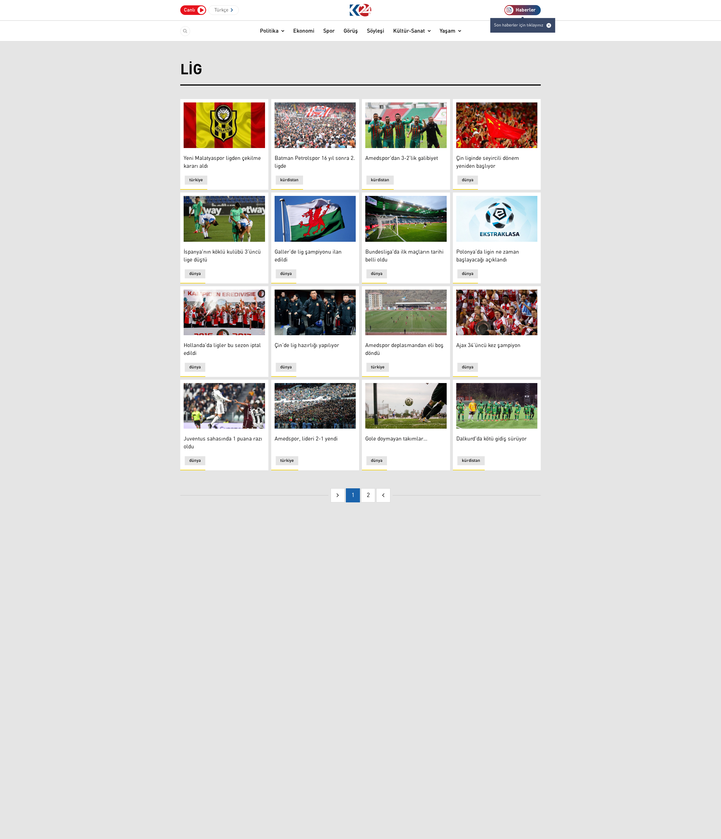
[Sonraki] (383, 495)
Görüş (351, 31)
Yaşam (447, 31)
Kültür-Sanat (409, 31)
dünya (467, 180)
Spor (329, 31)
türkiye (196, 180)
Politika (269, 31)
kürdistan (289, 180)
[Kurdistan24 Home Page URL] (360, 10)
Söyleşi (375, 31)
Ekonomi (303, 31)
